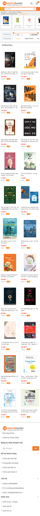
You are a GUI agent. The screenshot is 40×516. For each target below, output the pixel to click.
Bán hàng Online (8, 433)
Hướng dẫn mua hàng (10, 463)
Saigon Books (29, 38)
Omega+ (18, 38)
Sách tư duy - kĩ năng (10, 502)
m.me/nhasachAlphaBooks (14, 488)
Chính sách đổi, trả (9, 467)
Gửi (35, 448)
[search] (34, 8)
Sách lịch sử (7, 511)
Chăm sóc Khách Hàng (11, 437)
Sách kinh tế (7, 506)
